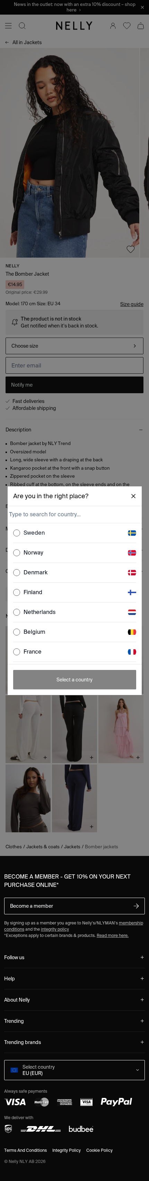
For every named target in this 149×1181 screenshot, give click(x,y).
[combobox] (74, 514)
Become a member (31, 906)
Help (9, 979)
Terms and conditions (25, 1150)
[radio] (16, 532)
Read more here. (113, 935)
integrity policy (55, 929)
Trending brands (22, 1042)
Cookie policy (99, 1150)
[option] (74, 533)
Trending (14, 1021)
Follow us (14, 957)
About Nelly (17, 1000)
